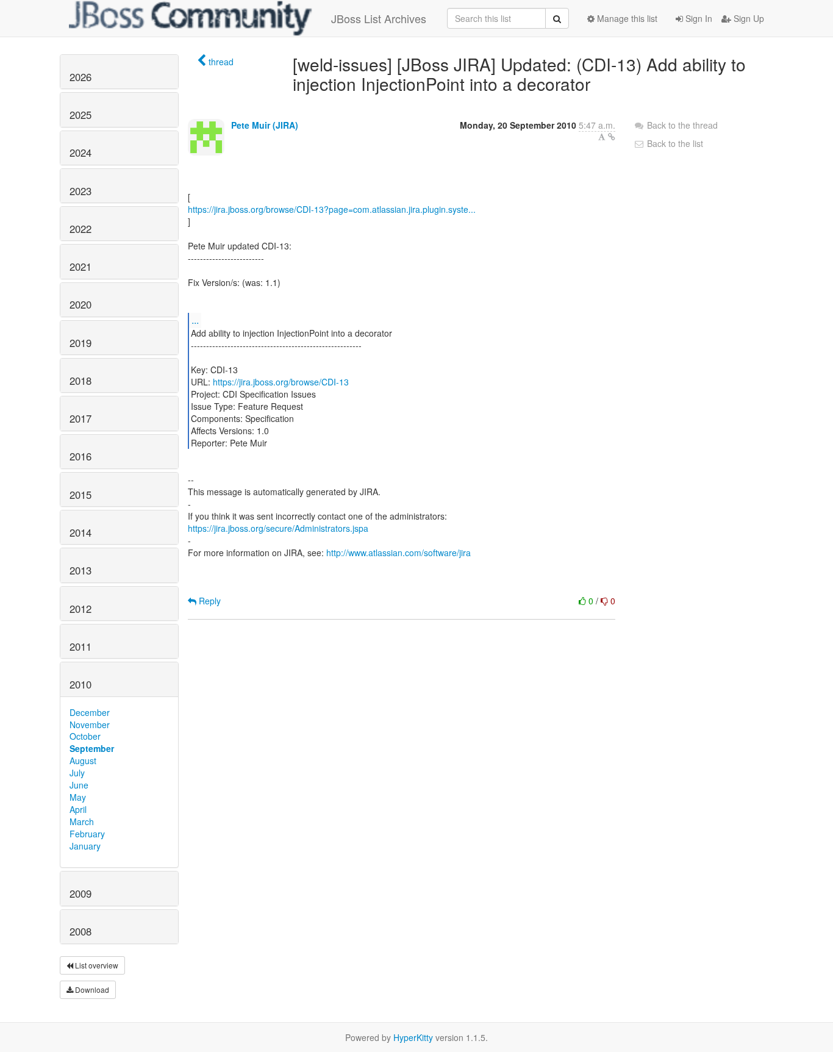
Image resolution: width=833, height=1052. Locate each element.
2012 (80, 608)
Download (91, 989)
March (82, 821)
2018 (80, 380)
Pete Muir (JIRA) (264, 125)
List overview (95, 965)
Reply (208, 601)
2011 (80, 646)
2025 (80, 114)
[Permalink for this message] (611, 136)
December (90, 712)
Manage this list (626, 18)
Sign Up (747, 18)
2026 (80, 77)
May (78, 797)
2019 (80, 342)
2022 (80, 228)
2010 (80, 684)
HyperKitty (413, 1037)
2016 (80, 456)
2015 (80, 494)
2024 (80, 152)
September (92, 748)
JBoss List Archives (378, 18)
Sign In (697, 18)
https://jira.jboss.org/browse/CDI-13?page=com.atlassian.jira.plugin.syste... (332, 209)
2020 (80, 304)
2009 (80, 893)
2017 (80, 418)
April (78, 809)
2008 (80, 931)
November (90, 724)
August (83, 760)
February (87, 834)
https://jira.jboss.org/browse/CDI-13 (281, 382)
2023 (80, 191)
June (79, 785)
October (85, 736)
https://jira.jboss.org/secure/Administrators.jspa (278, 528)
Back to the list (674, 143)
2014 (80, 532)
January (85, 846)
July (77, 773)
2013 (80, 570)
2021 (80, 266)
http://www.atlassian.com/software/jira (398, 552)
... (195, 320)
